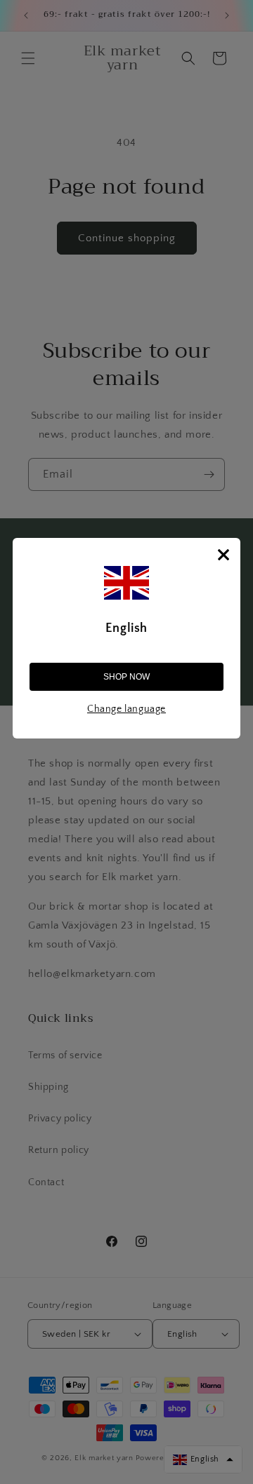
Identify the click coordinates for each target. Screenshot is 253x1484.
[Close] (223, 555)
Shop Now (126, 677)
